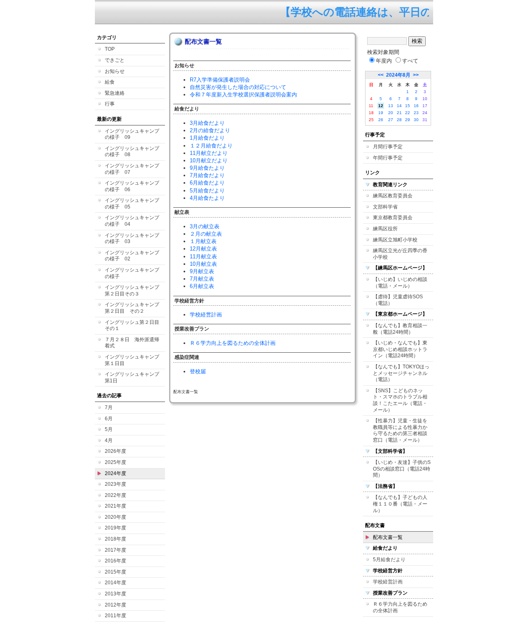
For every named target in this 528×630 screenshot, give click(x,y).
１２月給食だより (211, 146)
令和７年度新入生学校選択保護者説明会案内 (243, 94)
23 (416, 112)
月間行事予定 (388, 147)
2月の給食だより (210, 130)
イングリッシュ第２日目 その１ (134, 325)
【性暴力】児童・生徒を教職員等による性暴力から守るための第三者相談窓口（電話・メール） (400, 430)
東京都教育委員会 (392, 217)
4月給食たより (207, 198)
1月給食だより (207, 138)
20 (390, 112)
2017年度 (115, 550)
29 (407, 119)
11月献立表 (203, 256)
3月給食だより (207, 123)
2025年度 (115, 462)
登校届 (198, 371)
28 (399, 119)
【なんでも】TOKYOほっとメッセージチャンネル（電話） (401, 373)
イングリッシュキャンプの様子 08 (132, 151)
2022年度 (115, 495)
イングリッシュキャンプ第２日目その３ (132, 290)
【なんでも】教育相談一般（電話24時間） (400, 329)
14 (399, 105)
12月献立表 (203, 249)
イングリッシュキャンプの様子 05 (132, 203)
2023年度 (115, 484)
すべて (410, 61)
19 (380, 112)
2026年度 (115, 451)
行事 (110, 104)
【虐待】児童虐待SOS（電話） (398, 300)
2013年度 (115, 594)
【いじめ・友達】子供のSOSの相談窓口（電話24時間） (402, 468)
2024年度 (115, 473)
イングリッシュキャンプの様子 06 (132, 186)
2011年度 (115, 615)
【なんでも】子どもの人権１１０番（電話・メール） (400, 503)
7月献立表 (202, 279)
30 (416, 119)
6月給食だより (207, 183)
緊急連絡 (115, 93)
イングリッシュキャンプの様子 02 (132, 256)
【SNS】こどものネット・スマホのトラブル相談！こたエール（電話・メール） (400, 400)
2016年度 (115, 561)
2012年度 (115, 605)
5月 (109, 429)
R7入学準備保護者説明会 (220, 80)
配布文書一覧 (388, 537)
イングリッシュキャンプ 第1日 (134, 377)
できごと (115, 60)
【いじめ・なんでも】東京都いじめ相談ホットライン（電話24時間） (400, 349)
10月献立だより (209, 160)
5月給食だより (207, 190)
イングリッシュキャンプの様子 (132, 273)
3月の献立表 (204, 226)
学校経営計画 (206, 314)
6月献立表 (202, 286)
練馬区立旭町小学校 (395, 240)
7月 (109, 407)
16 (416, 105)
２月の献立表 (206, 234)
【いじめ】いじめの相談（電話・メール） (400, 282)
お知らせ (115, 71)
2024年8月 (398, 75)
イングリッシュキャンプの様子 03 (132, 238)
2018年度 (115, 539)
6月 (109, 419)
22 (407, 112)
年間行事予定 (388, 158)
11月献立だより (209, 153)
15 (407, 105)
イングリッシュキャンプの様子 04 (132, 221)
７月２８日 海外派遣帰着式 (132, 343)
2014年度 (115, 583)
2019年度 (115, 528)
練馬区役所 (385, 229)
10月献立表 (203, 264)
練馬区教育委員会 (392, 196)
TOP (110, 49)
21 (399, 112)
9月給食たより (207, 168)
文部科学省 (385, 207)
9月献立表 (202, 271)
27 (390, 119)
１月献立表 (203, 241)
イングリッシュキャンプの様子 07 (132, 169)
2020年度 (115, 517)
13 (390, 105)
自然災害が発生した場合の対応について (238, 87)
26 (380, 119)
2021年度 (115, 506)
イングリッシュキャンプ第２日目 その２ (132, 308)
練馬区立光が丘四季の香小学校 (400, 254)
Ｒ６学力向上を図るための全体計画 (233, 343)
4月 (109, 440)
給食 (110, 82)
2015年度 (115, 572)
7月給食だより (207, 175)
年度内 (384, 61)
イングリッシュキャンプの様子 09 (132, 134)
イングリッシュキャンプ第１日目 (132, 360)
